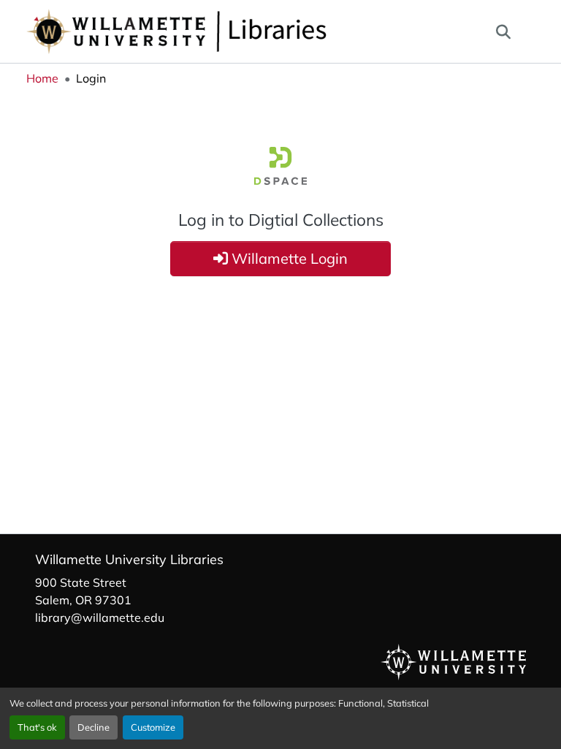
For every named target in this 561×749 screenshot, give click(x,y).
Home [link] (42, 78)
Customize (153, 727)
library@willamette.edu (99, 617)
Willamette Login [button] (288, 258)
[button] (225, 31)
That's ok (37, 727)
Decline (93, 727)
